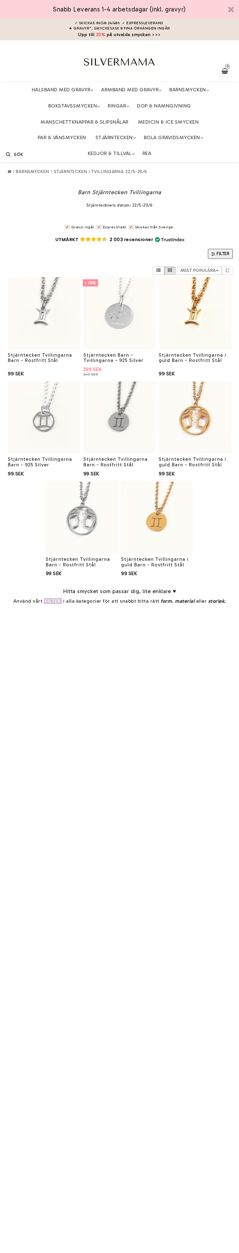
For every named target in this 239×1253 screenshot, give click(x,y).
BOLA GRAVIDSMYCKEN (172, 137)
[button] (119, 239)
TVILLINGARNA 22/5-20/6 (119, 171)
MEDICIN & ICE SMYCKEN (168, 122)
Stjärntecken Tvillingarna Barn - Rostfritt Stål (40, 358)
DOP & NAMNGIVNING (164, 106)
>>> (156, 34)
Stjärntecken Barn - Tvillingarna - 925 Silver (113, 358)
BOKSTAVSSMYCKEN (72, 106)
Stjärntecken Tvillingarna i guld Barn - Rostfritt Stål (192, 358)
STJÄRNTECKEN (114, 137)
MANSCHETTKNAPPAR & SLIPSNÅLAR (84, 122)
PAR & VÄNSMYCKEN (62, 137)
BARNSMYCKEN (187, 90)
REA (147, 153)
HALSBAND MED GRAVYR (61, 90)
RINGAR (117, 106)
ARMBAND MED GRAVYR (129, 90)
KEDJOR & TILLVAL (110, 153)
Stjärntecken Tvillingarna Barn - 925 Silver (40, 462)
